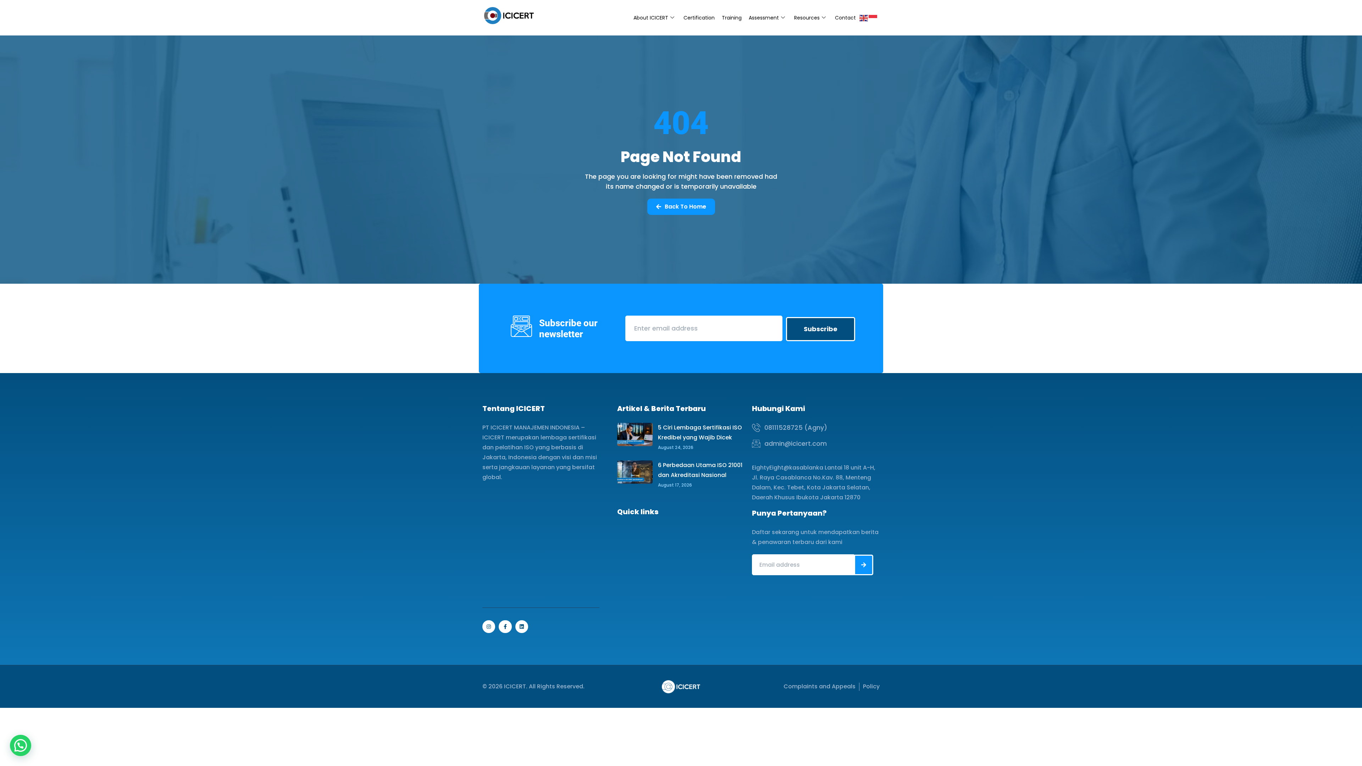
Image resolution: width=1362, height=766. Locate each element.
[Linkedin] (521, 626)
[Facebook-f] (505, 626)
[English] (864, 17)
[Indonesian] (873, 17)
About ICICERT (650, 17)
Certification (699, 17)
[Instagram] (488, 626)
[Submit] (863, 565)
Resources (807, 17)
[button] (20, 745)
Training (732, 17)
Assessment (764, 17)
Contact (845, 17)
